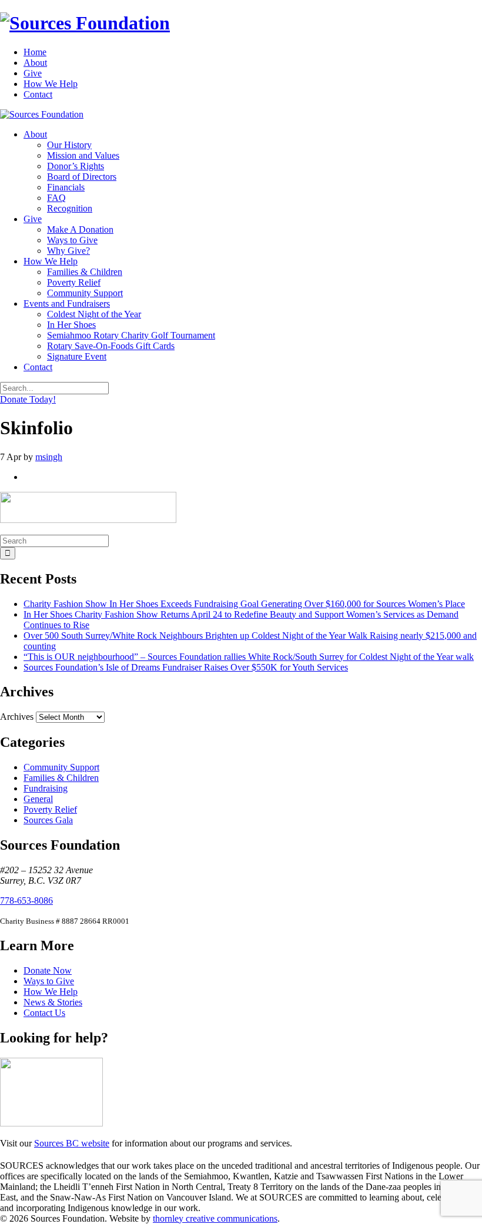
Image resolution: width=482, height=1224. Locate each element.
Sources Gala (48, 820)
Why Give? (68, 251)
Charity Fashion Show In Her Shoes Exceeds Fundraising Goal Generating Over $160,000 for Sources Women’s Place (244, 604)
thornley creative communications (215, 1218)
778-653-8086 (26, 901)
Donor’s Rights (75, 166)
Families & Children (84, 272)
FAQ (56, 198)
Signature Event (76, 356)
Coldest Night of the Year (94, 314)
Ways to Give (72, 240)
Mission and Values (83, 155)
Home (35, 52)
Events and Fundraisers (67, 303)
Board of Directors (81, 177)
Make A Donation (80, 229)
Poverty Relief (74, 282)
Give (33, 73)
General (38, 799)
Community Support (85, 293)
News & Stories (53, 1002)
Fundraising (46, 788)
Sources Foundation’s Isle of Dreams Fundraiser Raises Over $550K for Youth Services (186, 667)
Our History (69, 145)
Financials (66, 187)
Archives (17, 717)
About (35, 63)
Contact (38, 94)
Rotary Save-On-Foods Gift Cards (111, 346)
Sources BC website (71, 1143)
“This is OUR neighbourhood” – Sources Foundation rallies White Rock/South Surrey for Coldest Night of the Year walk (249, 657)
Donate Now (48, 970)
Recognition (69, 208)
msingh (48, 457)
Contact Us (44, 1013)
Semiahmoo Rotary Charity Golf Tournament (131, 335)
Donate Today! (28, 399)
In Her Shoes (71, 325)
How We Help (51, 84)
